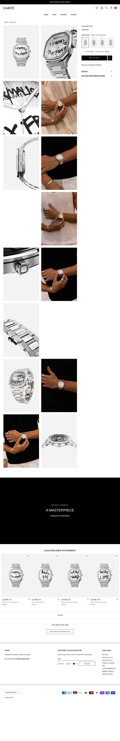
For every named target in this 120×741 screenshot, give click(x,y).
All (76, 663)
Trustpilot (60, 615)
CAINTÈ (11, 697)
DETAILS (85, 71)
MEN (54, 15)
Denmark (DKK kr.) (11, 692)
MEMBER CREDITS (108, 671)
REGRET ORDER (107, 674)
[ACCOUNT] (101, 8)
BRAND (73, 15)
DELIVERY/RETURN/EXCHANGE (93, 76)
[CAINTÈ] (8, 8)
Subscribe (87, 663)
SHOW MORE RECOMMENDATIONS (60, 631)
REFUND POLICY (107, 660)
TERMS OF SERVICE (108, 663)
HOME (46, 15)
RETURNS (105, 654)
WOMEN (64, 15)
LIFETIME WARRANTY (109, 668)
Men (70, 663)
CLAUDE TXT (12, 22)
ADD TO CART (94, 58)
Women (62, 663)
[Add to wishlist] (110, 58)
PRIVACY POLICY (107, 657)
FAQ (103, 665)
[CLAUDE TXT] (15, 575)
